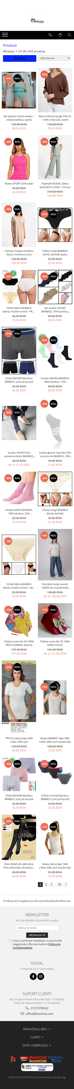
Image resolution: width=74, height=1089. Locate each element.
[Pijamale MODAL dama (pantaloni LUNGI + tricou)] (55, 157)
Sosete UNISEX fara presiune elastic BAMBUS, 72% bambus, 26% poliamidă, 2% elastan (19, 454)
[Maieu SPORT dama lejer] (19, 157)
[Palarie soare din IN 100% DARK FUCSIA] (55, 620)
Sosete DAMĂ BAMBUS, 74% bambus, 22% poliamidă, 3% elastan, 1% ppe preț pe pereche (19, 511)
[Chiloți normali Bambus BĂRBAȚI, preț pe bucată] (55, 774)
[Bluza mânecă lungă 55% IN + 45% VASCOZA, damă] (55, 90)
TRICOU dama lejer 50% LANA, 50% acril (19, 740)
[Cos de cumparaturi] (60, 35)
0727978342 (39, 1008)
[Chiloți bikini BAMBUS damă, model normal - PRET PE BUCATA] (19, 287)
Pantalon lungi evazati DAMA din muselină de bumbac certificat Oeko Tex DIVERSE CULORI (55, 585)
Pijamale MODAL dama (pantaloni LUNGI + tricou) (55, 185)
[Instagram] (40, 976)
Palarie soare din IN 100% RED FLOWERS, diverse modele (19, 643)
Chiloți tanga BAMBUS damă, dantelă (55, 511)
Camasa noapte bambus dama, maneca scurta (19, 252)
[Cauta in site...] (69, 35)
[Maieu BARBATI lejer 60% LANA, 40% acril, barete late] (55, 697)
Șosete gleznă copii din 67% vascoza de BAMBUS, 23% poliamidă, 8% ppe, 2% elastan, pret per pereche (55, 454)
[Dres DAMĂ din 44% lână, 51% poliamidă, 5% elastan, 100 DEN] (19, 837)
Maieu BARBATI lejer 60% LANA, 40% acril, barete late (55, 740)
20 (59, 884)
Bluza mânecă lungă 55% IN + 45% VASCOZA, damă (55, 117)
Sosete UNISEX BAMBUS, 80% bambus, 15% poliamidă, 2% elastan (55, 379)
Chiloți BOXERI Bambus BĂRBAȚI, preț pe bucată (19, 379)
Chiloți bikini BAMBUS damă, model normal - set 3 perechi (19, 585)
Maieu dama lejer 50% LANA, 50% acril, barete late (55, 865)
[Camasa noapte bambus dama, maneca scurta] (19, 225)
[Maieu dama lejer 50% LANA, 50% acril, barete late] (55, 837)
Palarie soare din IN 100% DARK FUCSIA (55, 643)
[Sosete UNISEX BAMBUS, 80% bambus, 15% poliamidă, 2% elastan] (55, 351)
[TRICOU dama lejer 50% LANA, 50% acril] (19, 697)
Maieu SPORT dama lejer (19, 183)
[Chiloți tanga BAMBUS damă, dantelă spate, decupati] (55, 225)
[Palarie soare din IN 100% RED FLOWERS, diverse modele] (19, 620)
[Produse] (5, 36)
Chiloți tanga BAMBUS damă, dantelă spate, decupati (55, 252)
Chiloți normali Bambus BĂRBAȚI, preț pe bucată (55, 797)
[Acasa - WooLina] (37, 21)
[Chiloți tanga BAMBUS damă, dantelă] (55, 489)
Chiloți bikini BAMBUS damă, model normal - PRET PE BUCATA (19, 309)
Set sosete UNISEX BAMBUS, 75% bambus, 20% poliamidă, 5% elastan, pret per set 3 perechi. (55, 309)
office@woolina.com (39, 1014)
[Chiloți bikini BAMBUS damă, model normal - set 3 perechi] (19, 555)
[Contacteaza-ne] (50, 35)
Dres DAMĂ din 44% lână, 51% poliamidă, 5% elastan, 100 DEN (19, 865)
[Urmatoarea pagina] (65, 884)
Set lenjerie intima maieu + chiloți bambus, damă (19, 117)
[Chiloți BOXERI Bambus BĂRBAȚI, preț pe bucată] (19, 350)
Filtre (21, 58)
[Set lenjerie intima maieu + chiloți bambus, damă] (19, 90)
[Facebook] (33, 976)
